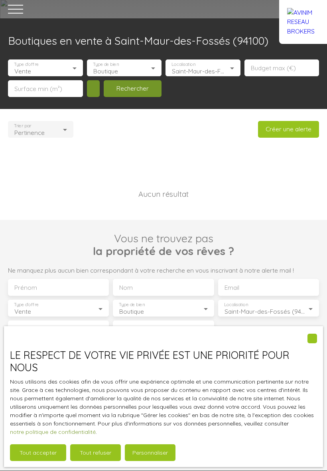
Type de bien (105, 64)
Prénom (25, 287)
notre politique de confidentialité (53, 431)
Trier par (22, 126)
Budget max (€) (273, 68)
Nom (126, 287)
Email (232, 287)
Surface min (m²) (38, 89)
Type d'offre (26, 64)
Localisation (183, 64)
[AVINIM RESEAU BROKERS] (303, 9)
